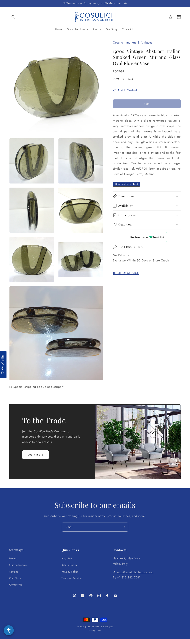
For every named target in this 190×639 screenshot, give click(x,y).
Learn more (35, 455)
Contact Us (15, 584)
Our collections (18, 565)
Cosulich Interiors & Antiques (100, 626)
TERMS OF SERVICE (126, 273)
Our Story (15, 578)
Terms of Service (71, 578)
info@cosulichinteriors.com (135, 572)
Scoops (13, 571)
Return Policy (69, 565)
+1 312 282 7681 (128, 577)
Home (12, 558)
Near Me (66, 558)
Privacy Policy (69, 571)
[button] (13, 17)
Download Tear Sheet (126, 184)
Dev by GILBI (95, 630)
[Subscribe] (124, 527)
